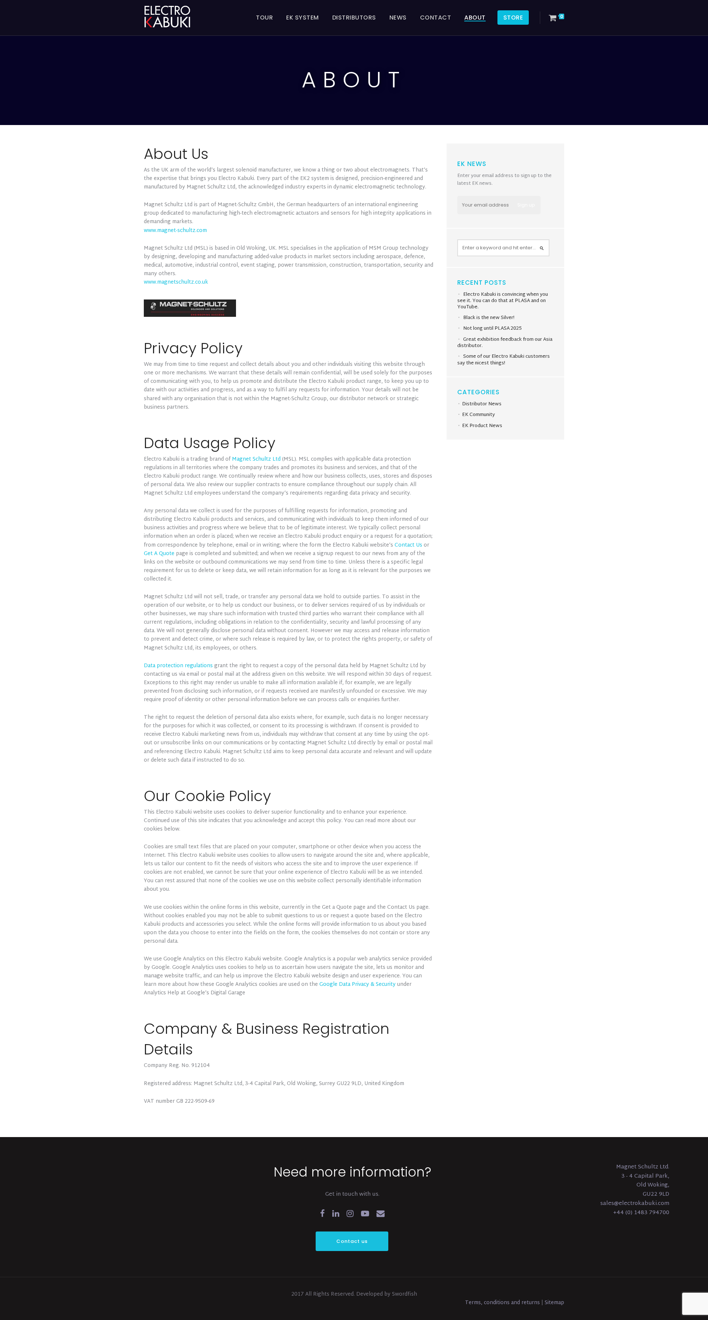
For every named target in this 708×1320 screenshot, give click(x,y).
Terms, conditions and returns (503, 1302)
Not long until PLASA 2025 (492, 328)
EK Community (478, 414)
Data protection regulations (178, 666)
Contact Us (408, 545)
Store (513, 17)
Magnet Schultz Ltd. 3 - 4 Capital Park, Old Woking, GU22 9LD (642, 1180)
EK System (302, 17)
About (475, 17)
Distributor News (482, 404)
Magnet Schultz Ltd (256, 459)
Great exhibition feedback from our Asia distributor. (504, 343)
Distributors (354, 17)
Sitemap (554, 1302)
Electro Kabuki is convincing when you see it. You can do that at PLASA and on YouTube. (502, 301)
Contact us (352, 1241)
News (398, 17)
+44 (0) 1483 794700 (641, 1213)
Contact (435, 17)
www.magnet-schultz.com (175, 230)
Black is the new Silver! (488, 317)
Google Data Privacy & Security (357, 984)
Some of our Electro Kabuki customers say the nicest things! (503, 360)
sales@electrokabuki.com (634, 1204)
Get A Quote (159, 553)
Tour (264, 17)
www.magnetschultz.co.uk (176, 282)
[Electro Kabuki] (177, 16)
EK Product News (482, 426)
